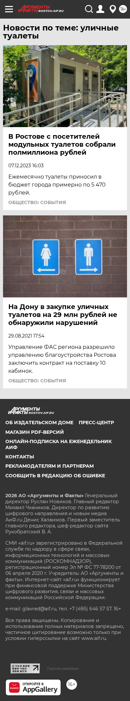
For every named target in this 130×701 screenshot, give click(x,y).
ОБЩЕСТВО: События (37, 202)
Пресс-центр (96, 423)
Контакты (19, 457)
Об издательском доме (39, 423)
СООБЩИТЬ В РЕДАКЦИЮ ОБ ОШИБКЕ (55, 476)
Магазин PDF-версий (34, 432)
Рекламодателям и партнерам (49, 466)
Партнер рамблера (63, 668)
